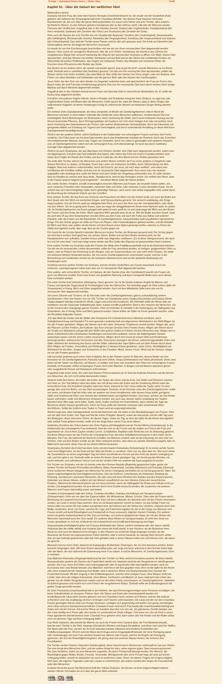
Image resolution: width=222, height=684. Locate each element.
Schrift (172, 1)
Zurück (82, 1)
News (98, 1)
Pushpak (52, 1)
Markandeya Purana (68, 1)
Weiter (91, 1)
